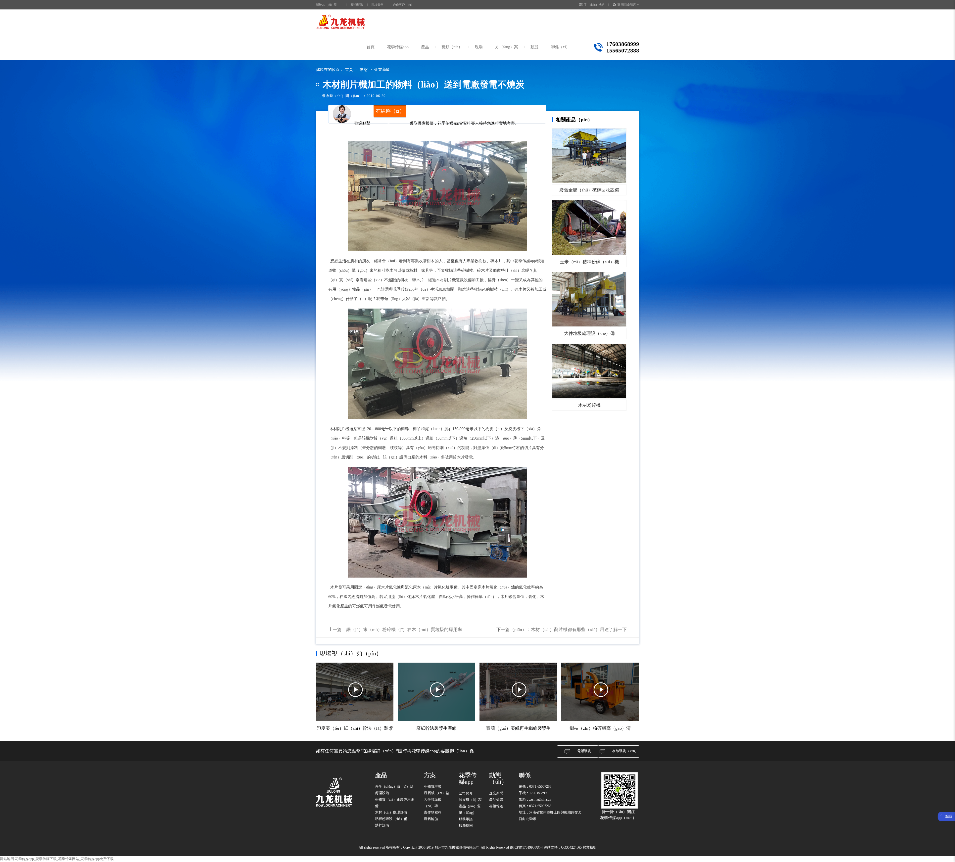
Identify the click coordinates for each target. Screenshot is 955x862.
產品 (425, 47)
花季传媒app (398, 47)
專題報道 (496, 806)
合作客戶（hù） (403, 4)
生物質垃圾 (432, 786)
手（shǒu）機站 (594, 4)
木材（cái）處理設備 (391, 812)
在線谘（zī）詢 (390, 112)
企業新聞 (382, 69)
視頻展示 (357, 4)
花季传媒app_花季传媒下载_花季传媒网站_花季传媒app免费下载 (64, 859)
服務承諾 (466, 819)
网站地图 (7, 859)
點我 (948, 816)
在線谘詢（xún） (625, 751)
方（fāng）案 (506, 47)
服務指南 (466, 825)
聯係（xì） (560, 47)
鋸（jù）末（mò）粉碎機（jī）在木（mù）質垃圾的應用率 (404, 629)
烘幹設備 (382, 825)
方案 (430, 775)
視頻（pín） (451, 47)
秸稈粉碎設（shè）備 (391, 819)
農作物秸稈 (432, 812)
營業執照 (590, 847)
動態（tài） (498, 778)
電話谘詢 (584, 751)
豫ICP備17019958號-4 (526, 847)
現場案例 (377, 4)
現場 (479, 47)
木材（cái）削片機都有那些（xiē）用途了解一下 (579, 629)
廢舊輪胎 (431, 819)
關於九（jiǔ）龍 (326, 4)
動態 (534, 47)
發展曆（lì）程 (470, 800)
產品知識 (496, 800)
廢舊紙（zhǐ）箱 (436, 793)
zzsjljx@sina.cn (540, 799)
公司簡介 (466, 793)
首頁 (371, 47)
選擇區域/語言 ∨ (628, 4)
